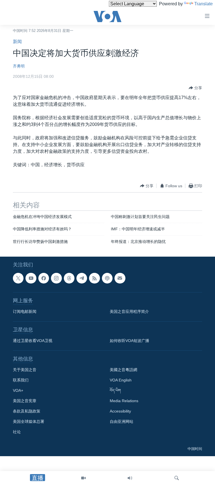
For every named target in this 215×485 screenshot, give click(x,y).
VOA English (121, 380)
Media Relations (124, 401)
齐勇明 (19, 66)
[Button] (195, 88)
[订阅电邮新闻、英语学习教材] (119, 278)
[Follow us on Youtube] (30, 278)
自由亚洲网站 (121, 422)
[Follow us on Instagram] (56, 278)
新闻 (17, 41)
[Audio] (129, 478)
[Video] (83, 478)
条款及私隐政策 (26, 411)
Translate (203, 3)
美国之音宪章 (24, 401)
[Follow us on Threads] (69, 278)
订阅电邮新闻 (24, 312)
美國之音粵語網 (123, 370)
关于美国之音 (24, 370)
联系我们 (21, 380)
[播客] (107, 278)
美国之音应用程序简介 (129, 312)
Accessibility (120, 411)
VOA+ (18, 390)
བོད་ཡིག (115, 390)
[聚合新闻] (94, 278)
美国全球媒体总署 (28, 422)
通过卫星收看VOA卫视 (32, 341)
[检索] (176, 478)
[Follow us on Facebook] (43, 278)
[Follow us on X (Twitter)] (18, 278)
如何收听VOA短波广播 (129, 341)
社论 (17, 432)
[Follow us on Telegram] (81, 278)
